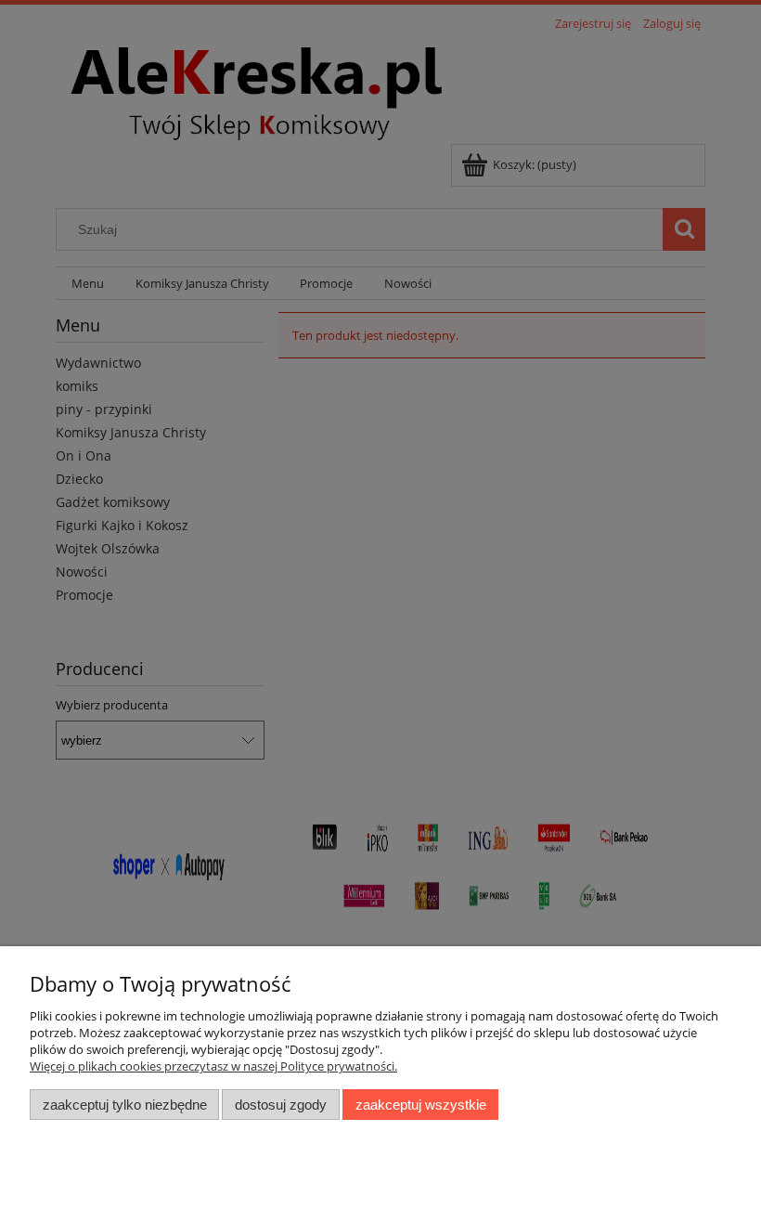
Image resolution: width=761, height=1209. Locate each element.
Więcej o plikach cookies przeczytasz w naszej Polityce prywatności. (213, 1066)
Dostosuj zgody (281, 1104)
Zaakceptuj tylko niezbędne (125, 1104)
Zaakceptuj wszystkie (420, 1104)
